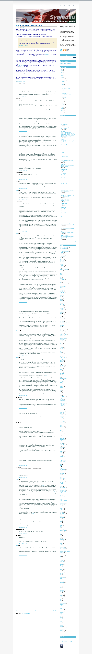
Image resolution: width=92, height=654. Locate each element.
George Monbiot (64, 203)
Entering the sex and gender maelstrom (67, 232)
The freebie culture (64, 124)
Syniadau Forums (63, 27)
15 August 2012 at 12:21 (23, 170)
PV (60, 534)
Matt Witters (62, 472)
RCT (61, 538)
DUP (61, 356)
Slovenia (61, 573)
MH (17, 190)
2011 (62, 108)
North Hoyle (47, 54)
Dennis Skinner (62, 344)
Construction (62, 325)
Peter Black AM (64, 123)
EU (60, 377)
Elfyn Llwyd (62, 366)
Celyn (62, 231)
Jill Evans (61, 442)
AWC (61, 273)
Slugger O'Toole (64, 144)
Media (61, 474)
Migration (61, 479)
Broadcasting (62, 291)
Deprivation (62, 346)
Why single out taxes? (64, 156)
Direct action (62, 353)
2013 (62, 75)
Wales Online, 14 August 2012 (24, 45)
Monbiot (61, 482)
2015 (62, 72)
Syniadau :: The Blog (62, 5)
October (63, 81)
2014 (62, 74)
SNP (61, 574)
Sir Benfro (61, 569)
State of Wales (63, 207)
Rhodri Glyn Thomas (63, 546)
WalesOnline (62, 611)
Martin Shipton (62, 470)
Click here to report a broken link (65, 63)
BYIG (61, 296)
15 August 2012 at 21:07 (23, 302)
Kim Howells (62, 451)
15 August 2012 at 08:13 (23, 96)
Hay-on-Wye (62, 412)
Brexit (61, 288)
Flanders (61, 387)
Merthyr (61, 475)
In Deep (62, 204)
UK (60, 599)
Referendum (62, 542)
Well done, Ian (64, 97)
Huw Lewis (62, 421)
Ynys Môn (62, 631)
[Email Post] (25, 83)
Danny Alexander (63, 338)
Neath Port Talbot (63, 491)
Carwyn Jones (62, 304)
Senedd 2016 (62, 561)
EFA (60, 364)
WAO (61, 613)
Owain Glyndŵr (62, 503)
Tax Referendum (62, 588)
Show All (75, 241)
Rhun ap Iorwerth (63, 548)
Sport (61, 579)
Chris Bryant (62, 314)
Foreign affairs (62, 388)
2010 (62, 110)
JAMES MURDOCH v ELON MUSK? (67, 213)
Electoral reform (62, 365)
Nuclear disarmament (63, 500)
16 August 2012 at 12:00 (23, 465)
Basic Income (62, 275)
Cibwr (17, 330)
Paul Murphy (62, 509)
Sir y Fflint (62, 572)
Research (61, 543)
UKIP (61, 600)
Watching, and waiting (65, 200)
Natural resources (63, 490)
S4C (60, 556)
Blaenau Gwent (62, 281)
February (63, 105)
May (63, 101)
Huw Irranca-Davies (63, 420)
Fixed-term (62, 386)
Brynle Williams (62, 292)
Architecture (62, 266)
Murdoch (61, 483)
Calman (61, 299)
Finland (61, 383)
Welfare (61, 622)
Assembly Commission (64, 269)
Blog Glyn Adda (64, 169)
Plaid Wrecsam (64, 189)
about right (44, 485)
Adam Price (62, 256)
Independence (62, 427)
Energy (23, 27)
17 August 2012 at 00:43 (23, 543)
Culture (61, 327)
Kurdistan (61, 453)
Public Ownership (63, 530)
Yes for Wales (62, 630)
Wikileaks (61, 625)
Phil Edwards (62, 516)
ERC (61, 374)
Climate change (62, 320)
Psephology (62, 529)
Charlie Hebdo (62, 309)
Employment (62, 369)
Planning (61, 520)
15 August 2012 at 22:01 (23, 355)
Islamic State (62, 433)
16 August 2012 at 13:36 (23, 469)
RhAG (61, 544)
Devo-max (61, 347)
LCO (61, 457)
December (63, 78)
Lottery (61, 465)
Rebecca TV (63, 212)
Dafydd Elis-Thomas (63, 334)
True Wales (62, 596)
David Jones (62, 339)
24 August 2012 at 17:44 (23, 555)
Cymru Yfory (62, 331)
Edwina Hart (62, 362)
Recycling (61, 540)
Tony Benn (62, 591)
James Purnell (62, 438)
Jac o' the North (64, 159)
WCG (61, 620)
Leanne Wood (62, 459)
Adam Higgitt (62, 255)
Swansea (61, 583)
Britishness (62, 290)
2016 (62, 70)
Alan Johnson (62, 260)
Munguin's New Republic (66, 127)
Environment (62, 373)
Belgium (61, 278)
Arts (60, 268)
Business (61, 294)
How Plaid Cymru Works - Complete (66, 641)
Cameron (61, 300)
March (63, 104)
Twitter (61, 598)
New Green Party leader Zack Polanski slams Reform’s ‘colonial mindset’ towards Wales (68, 237)
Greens (61, 408)
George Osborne (63, 396)
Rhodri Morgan (62, 547)
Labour (61, 455)
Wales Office (62, 608)
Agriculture (62, 259)
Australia (61, 272)
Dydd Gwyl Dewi (63, 357)
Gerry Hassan (63, 227)
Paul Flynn (62, 508)
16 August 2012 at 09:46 (23, 420)
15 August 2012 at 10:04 (23, 131)
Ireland (61, 431)
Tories (61, 592)
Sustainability (62, 582)
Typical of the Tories (65, 93)
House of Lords (62, 417)
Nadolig (61, 486)
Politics (61, 522)
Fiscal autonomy (62, 385)
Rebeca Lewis (62, 539)
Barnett (61, 274)
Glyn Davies (62, 399)
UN (60, 601)
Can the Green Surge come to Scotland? (67, 228)
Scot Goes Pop (63, 131)
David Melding (62, 340)
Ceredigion (62, 307)
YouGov (61, 633)
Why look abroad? (65, 87)
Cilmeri (61, 316)
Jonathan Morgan (63, 444)
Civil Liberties (62, 317)
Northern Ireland (63, 498)
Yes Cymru (62, 629)
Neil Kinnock (62, 492)
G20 (60, 391)
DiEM (61, 352)
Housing (61, 418)
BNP (61, 285)
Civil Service (62, 318)
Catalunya (61, 305)
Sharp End (61, 564)
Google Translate (63, 403)
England (61, 372)
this (32, 373)
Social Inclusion (62, 577)
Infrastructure (62, 429)
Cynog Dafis (62, 333)
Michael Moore (62, 478)
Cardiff (61, 303)
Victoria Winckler (63, 607)
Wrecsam (61, 626)
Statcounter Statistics (63, 638)
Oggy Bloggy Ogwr (64, 183)
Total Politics (62, 594)
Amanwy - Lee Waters (65, 199)
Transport (61, 595)
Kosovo (61, 452)
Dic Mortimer (63, 173)
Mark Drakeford (62, 469)
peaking (54, 491)
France (61, 390)
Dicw (61, 351)
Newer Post (18, 610)
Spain (61, 578)
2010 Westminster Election (64, 247)
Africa (61, 257)
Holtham (61, 416)
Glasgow (61, 398)
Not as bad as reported (65, 85)
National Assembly (63, 487)
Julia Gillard (62, 447)
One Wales (62, 501)
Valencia (61, 604)
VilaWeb (62, 139)
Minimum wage (62, 481)
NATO (61, 488)
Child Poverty (62, 312)
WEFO (61, 621)
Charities (61, 308)
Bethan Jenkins (62, 279)
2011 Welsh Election (63, 248)
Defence (61, 343)
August (63, 84)
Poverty (61, 525)
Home (36, 610)
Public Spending (62, 533)
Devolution (62, 348)
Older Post (55, 610)
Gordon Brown (62, 404)
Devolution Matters (64, 222)
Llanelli (61, 464)
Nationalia (63, 177)
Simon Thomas (62, 568)
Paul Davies (62, 507)
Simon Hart (62, 566)
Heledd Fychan (62, 414)
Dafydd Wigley (62, 335)
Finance (61, 382)
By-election (62, 295)
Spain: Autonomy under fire (66, 94)
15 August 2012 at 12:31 (23, 179)
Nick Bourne (62, 496)
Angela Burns (62, 265)
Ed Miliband (62, 360)
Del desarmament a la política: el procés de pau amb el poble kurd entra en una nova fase (67, 179)
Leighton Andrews (63, 460)
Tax (60, 587)
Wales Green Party (64, 235)
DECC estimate (21, 65)
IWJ (60, 435)
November (64, 80)
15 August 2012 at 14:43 (23, 199)
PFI (60, 514)
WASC (61, 616)
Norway (61, 499)
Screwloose (62, 560)
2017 (62, 69)
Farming (61, 381)
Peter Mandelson (63, 513)
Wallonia (61, 612)
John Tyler (61, 443)
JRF (60, 446)
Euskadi (61, 379)
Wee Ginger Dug (64, 149)
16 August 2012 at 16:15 (23, 515)
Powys (61, 526)
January (63, 107)
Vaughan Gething (63, 605)
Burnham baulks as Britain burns (66, 174)
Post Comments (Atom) (25, 613)
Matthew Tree (62, 473)
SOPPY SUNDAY (64, 128)
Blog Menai (63, 164)
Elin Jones (61, 368)
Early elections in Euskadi (66, 88)
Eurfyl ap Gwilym (63, 378)
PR (60, 527)
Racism (61, 535)
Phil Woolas (62, 517)
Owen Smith (62, 504)
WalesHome (62, 609)
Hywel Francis (62, 422)
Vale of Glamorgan (63, 603)
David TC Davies (63, 342)
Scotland (61, 559)
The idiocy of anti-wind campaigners (30, 25)
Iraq (60, 430)
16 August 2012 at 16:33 (23, 527)
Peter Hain (61, 512)
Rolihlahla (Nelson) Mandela (65, 551)
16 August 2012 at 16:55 (23, 533)
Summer (61, 581)
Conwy (61, 326)
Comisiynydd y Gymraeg (64, 322)
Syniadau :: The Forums (71, 5)
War (60, 614)
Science (61, 557)
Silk (60, 565)
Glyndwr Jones (62, 400)
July (62, 98)
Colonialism (62, 321)
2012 (62, 77)
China (61, 313)
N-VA (61, 485)
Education (61, 361)
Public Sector (62, 531)
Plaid (61, 518)
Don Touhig (62, 355)
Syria (61, 586)
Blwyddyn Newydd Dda (64, 283)
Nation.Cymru (64, 117)
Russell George (62, 553)
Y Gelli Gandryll (63, 627)
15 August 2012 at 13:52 (23, 188)
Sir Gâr (61, 570)
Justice (61, 448)
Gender (61, 395)
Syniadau (61, 585)
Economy (61, 359)
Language (61, 456)
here (35, 73)
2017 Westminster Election (64, 251)
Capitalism (61, 301)
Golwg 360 (62, 401)
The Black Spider (63, 590)
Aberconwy (62, 252)
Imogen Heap (62, 426)
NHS (61, 495)
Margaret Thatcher (63, 468)
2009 (44, 391)
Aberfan (61, 253)
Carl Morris (63, 216)
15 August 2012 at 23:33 (23, 395)
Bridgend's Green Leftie (65, 194)
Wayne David (62, 618)
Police (61, 521)
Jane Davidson (62, 439)
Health (61, 413)
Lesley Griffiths (62, 461)
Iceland (61, 425)
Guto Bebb (62, 409)
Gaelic (61, 392)
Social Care (62, 575)
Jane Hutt (61, 440)
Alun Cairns (62, 261)
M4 (60, 466)
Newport (61, 494)
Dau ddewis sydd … (64, 170)
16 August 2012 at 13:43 (23, 477)
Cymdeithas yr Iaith (63, 329)
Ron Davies (62, 552)
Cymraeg (61, 330)
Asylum (61, 270)
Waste (61, 617)
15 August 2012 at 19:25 (23, 231)
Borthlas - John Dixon (65, 155)
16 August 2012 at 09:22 (23, 408)
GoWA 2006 (62, 405)
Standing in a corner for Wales (65, 640)
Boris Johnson (62, 286)
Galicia (61, 394)
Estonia (61, 375)
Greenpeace (62, 407)
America (61, 264)
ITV (60, 434)
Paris (61, 505)
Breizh (61, 287)
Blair (61, 282)
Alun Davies (62, 262)
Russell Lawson (62, 555)
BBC (61, 277)
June (63, 100)
